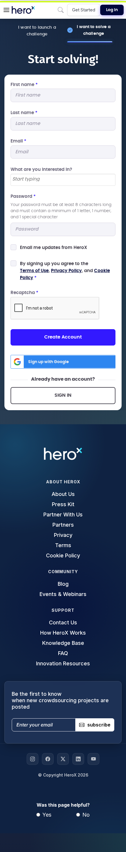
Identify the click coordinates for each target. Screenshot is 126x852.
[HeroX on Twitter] (63, 759)
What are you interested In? (41, 169)
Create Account (63, 337)
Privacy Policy (66, 271)
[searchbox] (63, 179)
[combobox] (63, 180)
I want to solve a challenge (93, 30)
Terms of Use (34, 271)
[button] (6, 10)
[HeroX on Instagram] (32, 759)
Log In (112, 10)
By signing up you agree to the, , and (65, 271)
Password (23, 196)
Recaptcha (24, 293)
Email (18, 141)
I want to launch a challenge (37, 30)
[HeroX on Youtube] (93, 759)
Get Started (83, 10)
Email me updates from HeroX (53, 247)
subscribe (98, 725)
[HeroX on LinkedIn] (78, 759)
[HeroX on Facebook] (48, 759)
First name (24, 85)
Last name (24, 113)
